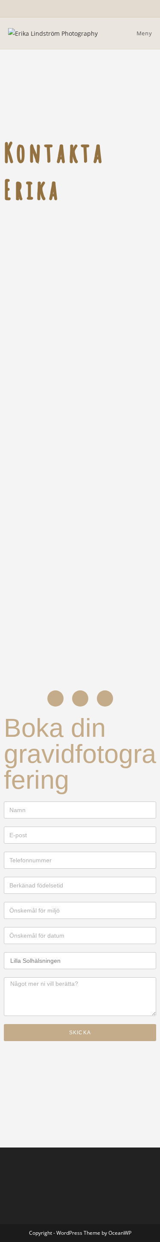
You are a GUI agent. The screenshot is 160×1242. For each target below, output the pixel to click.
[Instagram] (80, 698)
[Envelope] (105, 698)
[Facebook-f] (55, 698)
